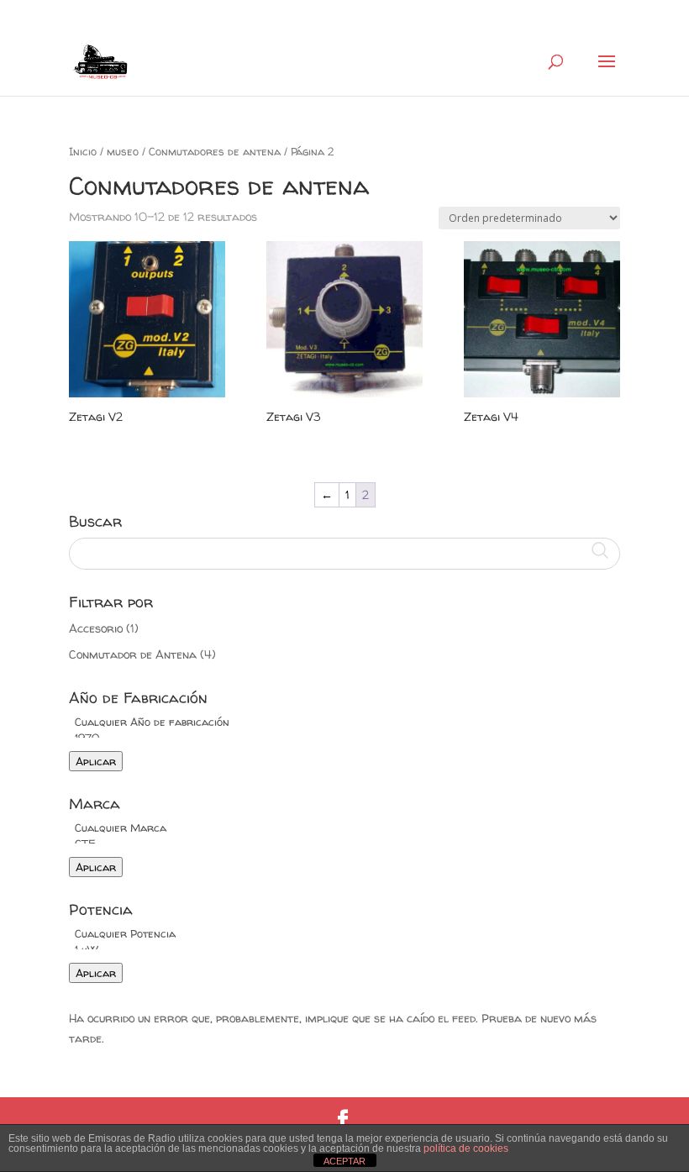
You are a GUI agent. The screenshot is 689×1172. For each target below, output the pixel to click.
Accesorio (96, 628)
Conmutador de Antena (133, 654)
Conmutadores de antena (215, 151)
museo (123, 151)
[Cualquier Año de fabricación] (344, 722)
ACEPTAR (344, 1161)
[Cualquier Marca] (344, 828)
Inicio (83, 151)
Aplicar (96, 761)
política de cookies (465, 1148)
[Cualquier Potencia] (344, 934)
